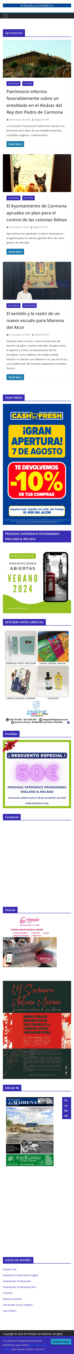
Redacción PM (41, 119)
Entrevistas (29, 305)
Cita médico (10, 1310)
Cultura (28, 83)
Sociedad (28, 198)
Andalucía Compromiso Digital (20, 1275)
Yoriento (8, 1293)
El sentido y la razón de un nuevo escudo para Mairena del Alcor (35, 320)
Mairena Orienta (12, 1299)
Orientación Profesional (16, 1281)
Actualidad (13, 83)
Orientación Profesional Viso (19, 1287)
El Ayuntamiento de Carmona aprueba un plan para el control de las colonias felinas (36, 213)
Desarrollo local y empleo (18, 1304)
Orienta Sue (10, 1269)
